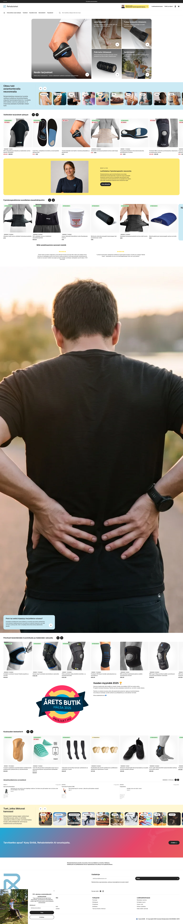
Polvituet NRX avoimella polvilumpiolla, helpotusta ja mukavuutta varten (163, 151)
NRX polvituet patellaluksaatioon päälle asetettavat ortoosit (131, 674)
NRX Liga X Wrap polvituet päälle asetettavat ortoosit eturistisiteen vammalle (162, 674)
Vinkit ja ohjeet (168, 6)
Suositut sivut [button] (33, 13)
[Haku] (60, 12)
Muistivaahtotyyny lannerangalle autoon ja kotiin (162, 236)
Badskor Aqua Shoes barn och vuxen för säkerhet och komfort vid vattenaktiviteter (6, 795)
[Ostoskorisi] (179, 6)
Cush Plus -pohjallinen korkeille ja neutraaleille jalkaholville (46, 151)
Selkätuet (94, 906)
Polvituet (94, 900)
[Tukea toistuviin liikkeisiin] (137, 34)
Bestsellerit (42, 13)
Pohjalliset (95, 904)
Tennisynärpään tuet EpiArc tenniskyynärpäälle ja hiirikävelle (75, 151)
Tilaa (138, 878)
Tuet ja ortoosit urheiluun (99, 908)
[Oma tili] (175, 6)
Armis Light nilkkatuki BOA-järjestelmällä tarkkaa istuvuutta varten (163, 768)
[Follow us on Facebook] (100, 891)
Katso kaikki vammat (142, 908)
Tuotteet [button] (25, 13)
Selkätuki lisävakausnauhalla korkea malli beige (104, 151)
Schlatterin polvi (141, 902)
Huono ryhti (140, 904)
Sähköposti (32, 905)
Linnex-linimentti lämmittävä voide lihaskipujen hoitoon (75, 237)
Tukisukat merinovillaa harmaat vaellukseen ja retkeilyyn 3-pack (75, 768)
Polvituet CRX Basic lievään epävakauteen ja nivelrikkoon (103, 674)
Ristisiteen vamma (142, 900)
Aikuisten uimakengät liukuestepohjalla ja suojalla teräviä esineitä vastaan (134, 768)
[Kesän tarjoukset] (61, 49)
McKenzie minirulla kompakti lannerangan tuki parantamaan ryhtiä (104, 237)
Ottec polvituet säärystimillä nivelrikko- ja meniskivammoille (74, 674)
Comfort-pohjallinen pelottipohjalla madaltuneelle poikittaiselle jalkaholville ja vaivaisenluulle (17, 768)
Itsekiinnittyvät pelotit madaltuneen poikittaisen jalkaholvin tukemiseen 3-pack (104, 768)
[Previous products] (33, 114)
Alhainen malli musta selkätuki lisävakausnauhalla (17, 236)
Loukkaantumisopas (157, 6)
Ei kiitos (42, 917)
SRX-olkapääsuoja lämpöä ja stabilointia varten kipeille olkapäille (16, 151)
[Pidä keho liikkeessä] (106, 64)
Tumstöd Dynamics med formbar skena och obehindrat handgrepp (122, 796)
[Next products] (45, 88)
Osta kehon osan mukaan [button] (14, 13)
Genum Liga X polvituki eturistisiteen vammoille (46, 674)
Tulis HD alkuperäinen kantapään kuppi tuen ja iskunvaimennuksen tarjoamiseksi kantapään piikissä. (45, 769)
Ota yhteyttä (106, 184)
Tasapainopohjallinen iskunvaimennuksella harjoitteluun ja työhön (132, 151)
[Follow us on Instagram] (103, 891)
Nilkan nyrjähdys (141, 906)
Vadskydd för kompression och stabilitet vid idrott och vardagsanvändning (64, 795)
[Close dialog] (54, 891)
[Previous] (40, 88)
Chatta (173, 843)
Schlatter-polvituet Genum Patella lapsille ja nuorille (15, 674)
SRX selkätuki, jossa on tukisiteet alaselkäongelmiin (42, 237)
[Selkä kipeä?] (137, 64)
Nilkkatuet (95, 902)
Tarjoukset (50, 13)
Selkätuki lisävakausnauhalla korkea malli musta (133, 236)
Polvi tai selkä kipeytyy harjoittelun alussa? (24, 618)
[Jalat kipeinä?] (106, 34)
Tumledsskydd (124, 786)
